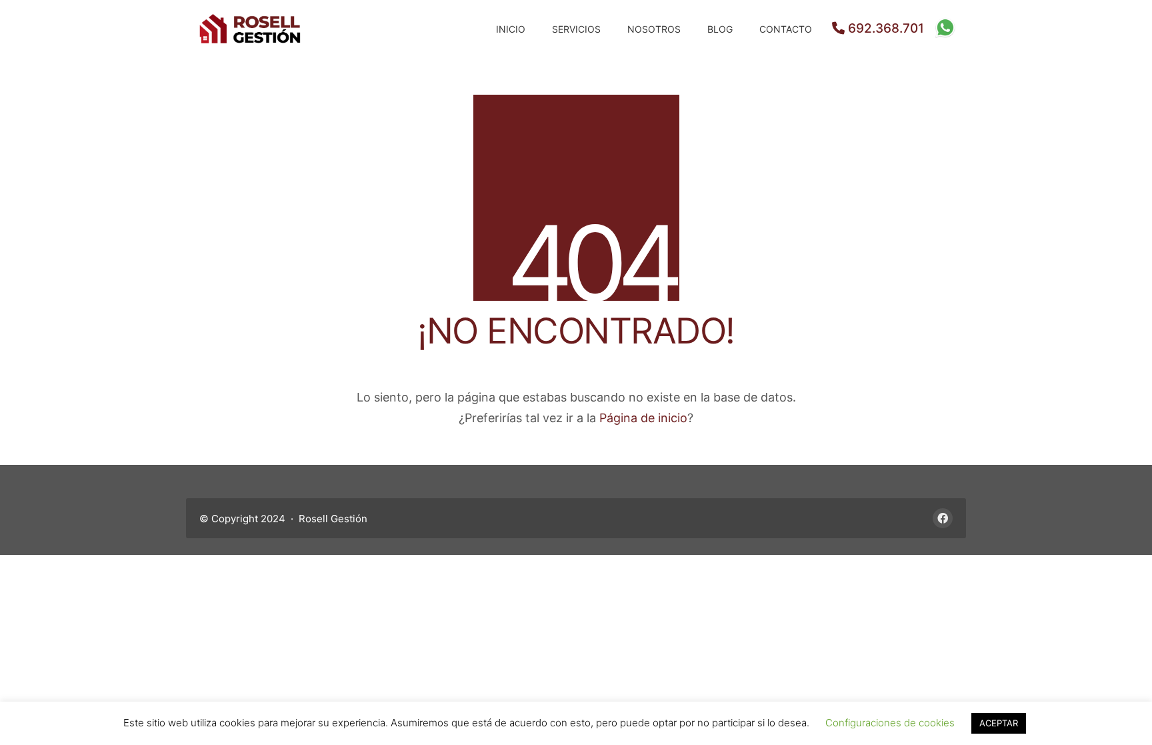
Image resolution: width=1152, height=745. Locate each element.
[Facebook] (943, 518)
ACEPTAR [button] (998, 723)
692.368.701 (884, 28)
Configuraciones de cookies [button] (890, 722)
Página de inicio (643, 418)
